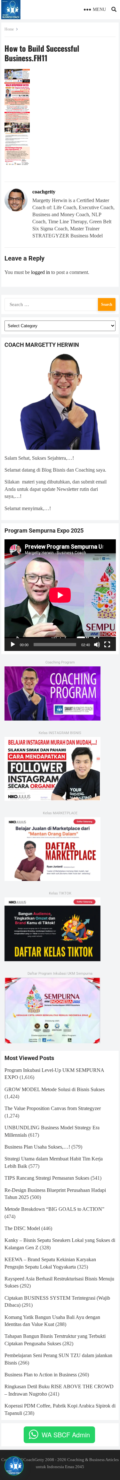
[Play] (13, 644)
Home (9, 29)
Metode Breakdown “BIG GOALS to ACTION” (54, 1209)
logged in (40, 272)
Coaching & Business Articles (93, 1459)
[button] (14, 1466)
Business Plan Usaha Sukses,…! (37, 1147)
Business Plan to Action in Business (40, 1374)
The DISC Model (22, 1228)
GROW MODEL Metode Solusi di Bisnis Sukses (54, 1089)
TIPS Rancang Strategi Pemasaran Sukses (46, 1178)
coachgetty (43, 191)
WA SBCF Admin (66, 1434)
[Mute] (97, 644)
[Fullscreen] (107, 644)
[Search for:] (60, 303)
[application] (60, 595)
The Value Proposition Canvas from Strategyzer (52, 1108)
